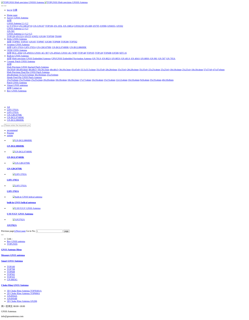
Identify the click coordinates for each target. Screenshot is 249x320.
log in (9, 10)
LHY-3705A (13, 112)
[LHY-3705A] (20, 174)
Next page (21, 231)
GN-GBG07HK (14, 115)
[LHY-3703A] (20, 185)
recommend (12, 130)
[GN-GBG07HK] (21, 163)
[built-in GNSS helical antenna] (27, 197)
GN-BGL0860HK (15, 120)
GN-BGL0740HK (15, 117)
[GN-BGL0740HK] (22, 151)
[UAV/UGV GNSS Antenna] (26, 208)
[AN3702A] (19, 219)
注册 (15, 10)
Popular (10, 133)
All (8, 107)
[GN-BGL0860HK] (22, 140)
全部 (9, 20)
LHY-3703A (13, 109)
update (10, 135)
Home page (12, 15)
